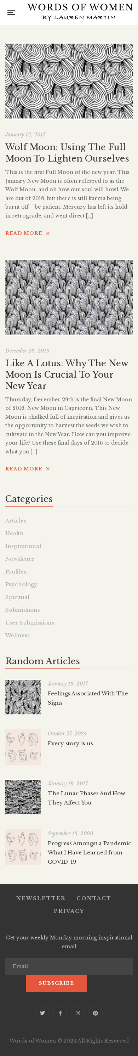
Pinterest (95, 1013)
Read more (23, 233)
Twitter (42, 1013)
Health (14, 533)
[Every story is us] (23, 747)
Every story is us (70, 743)
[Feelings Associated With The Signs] (23, 697)
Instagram (78, 1013)
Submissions (22, 609)
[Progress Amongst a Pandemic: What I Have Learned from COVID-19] (23, 847)
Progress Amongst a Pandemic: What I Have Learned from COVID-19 (90, 852)
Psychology (21, 584)
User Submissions (29, 622)
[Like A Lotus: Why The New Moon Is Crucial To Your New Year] (69, 297)
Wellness (17, 635)
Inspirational (23, 546)
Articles (15, 520)
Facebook (60, 1013)
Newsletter (20, 558)
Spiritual (17, 597)
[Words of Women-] (80, 12)
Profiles (15, 571)
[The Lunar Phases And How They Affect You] (23, 797)
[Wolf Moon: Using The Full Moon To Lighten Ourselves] (69, 81)
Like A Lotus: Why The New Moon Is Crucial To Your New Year (66, 374)
